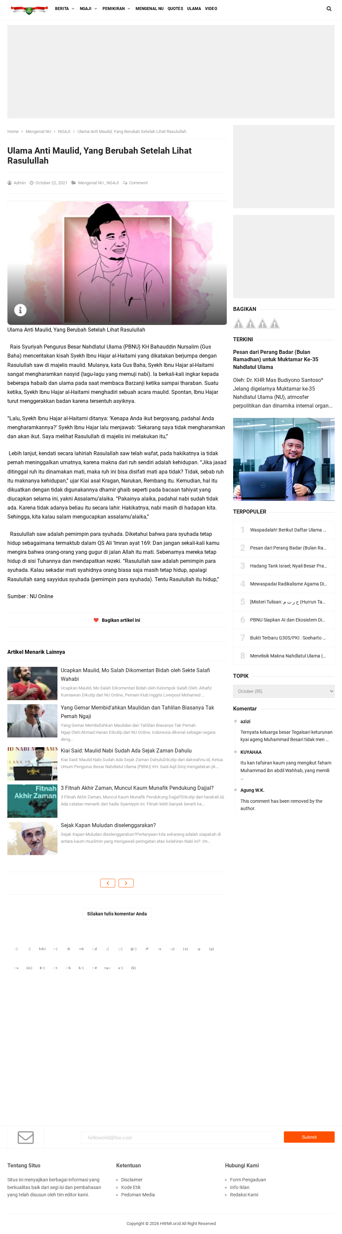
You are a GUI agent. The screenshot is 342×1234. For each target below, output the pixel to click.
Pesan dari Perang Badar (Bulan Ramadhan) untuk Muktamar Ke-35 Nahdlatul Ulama (275, 359)
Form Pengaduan (248, 1179)
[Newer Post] (107, 883)
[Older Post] (126, 883)
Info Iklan (239, 1187)
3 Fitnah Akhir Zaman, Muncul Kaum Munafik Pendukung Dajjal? (137, 788)
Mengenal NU (91, 182)
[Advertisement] (171, 71)
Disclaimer (132, 1179)
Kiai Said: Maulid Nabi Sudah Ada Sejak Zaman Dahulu (126, 750)
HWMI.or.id (170, 1223)
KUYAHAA (251, 752)
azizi (245, 721)
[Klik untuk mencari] (329, 8)
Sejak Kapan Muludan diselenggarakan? (108, 825)
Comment (139, 182)
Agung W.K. (252, 790)
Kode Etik (131, 1187)
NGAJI (113, 182)
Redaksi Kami (244, 1194)
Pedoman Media (138, 1194)
